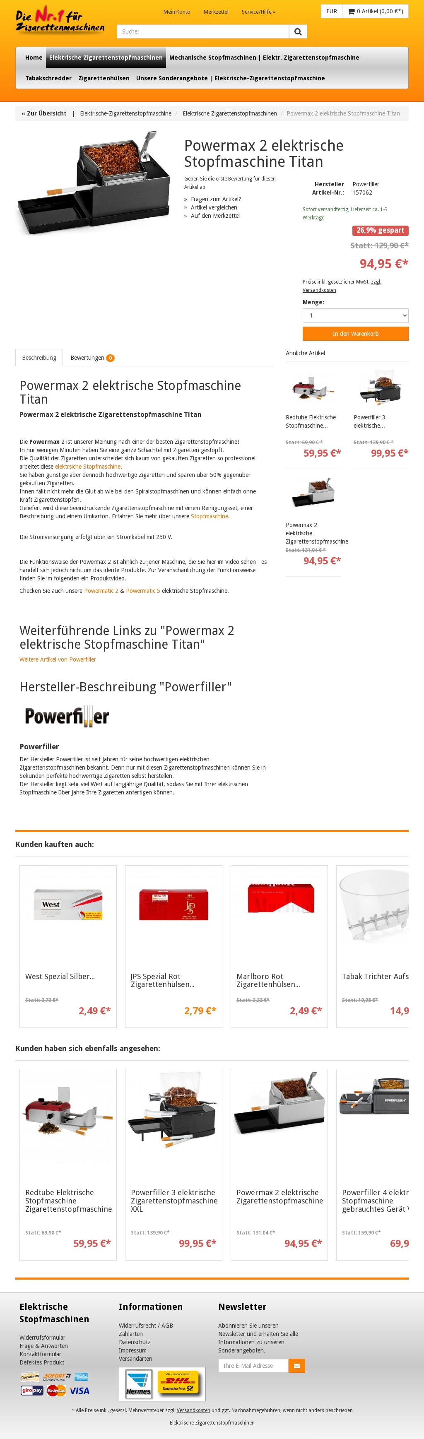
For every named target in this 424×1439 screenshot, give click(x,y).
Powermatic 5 (143, 590)
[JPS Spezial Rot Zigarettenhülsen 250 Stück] (173, 913)
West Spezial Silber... (60, 976)
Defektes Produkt (41, 1362)
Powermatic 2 (101, 590)
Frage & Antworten (43, 1346)
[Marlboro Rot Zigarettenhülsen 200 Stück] (279, 913)
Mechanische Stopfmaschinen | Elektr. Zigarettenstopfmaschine (264, 57)
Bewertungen (91, 357)
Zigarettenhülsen (104, 78)
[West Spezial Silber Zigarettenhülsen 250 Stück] (68, 913)
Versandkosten (193, 1410)
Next (402, 1167)
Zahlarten (131, 1334)
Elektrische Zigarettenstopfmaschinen (106, 57)
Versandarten (135, 1358)
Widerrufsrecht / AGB (146, 1325)
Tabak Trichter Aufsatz (380, 976)
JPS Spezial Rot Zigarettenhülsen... (163, 980)
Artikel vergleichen (214, 207)
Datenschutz (135, 1342)
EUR (331, 11)
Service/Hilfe (257, 12)
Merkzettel (216, 12)
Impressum (133, 1350)
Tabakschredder (48, 78)
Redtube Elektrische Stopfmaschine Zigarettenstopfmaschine (68, 1200)
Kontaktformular (40, 1354)
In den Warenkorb (356, 333)
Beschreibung (39, 357)
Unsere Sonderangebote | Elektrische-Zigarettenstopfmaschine (230, 78)
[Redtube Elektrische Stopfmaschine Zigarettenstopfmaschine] (313, 391)
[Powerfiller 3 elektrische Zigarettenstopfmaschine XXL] (381, 391)
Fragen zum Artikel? (216, 199)
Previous (21, 1167)
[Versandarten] (162, 1383)
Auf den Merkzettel (215, 215)
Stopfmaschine (209, 516)
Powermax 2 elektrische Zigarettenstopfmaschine (279, 1196)
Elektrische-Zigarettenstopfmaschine (125, 113)
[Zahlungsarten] (55, 1385)
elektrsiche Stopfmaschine (87, 466)
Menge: (313, 302)
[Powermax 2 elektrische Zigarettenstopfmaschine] (313, 499)
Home (34, 57)
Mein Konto (177, 12)
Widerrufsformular (42, 1337)
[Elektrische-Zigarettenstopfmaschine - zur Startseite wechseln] (59, 20)
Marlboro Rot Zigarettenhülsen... (268, 980)
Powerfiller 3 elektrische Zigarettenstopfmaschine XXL (174, 1200)
